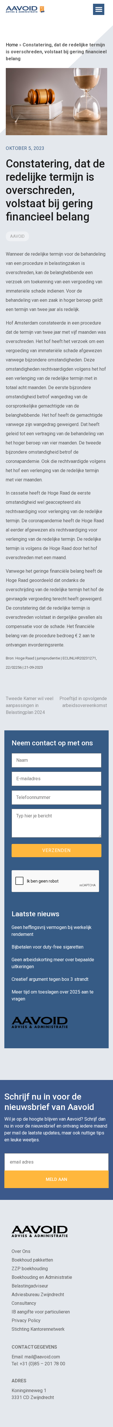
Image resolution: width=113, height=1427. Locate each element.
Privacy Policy (26, 1320)
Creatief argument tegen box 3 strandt (50, 979)
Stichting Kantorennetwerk (38, 1329)
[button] (98, 9)
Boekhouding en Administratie (42, 1277)
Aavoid (17, 236)
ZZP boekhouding (30, 1268)
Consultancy (24, 1303)
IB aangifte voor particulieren (41, 1312)
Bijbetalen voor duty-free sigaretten (47, 947)
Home (12, 45)
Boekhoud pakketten (32, 1260)
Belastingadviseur (30, 1286)
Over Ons (21, 1251)
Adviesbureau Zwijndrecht (38, 1294)
